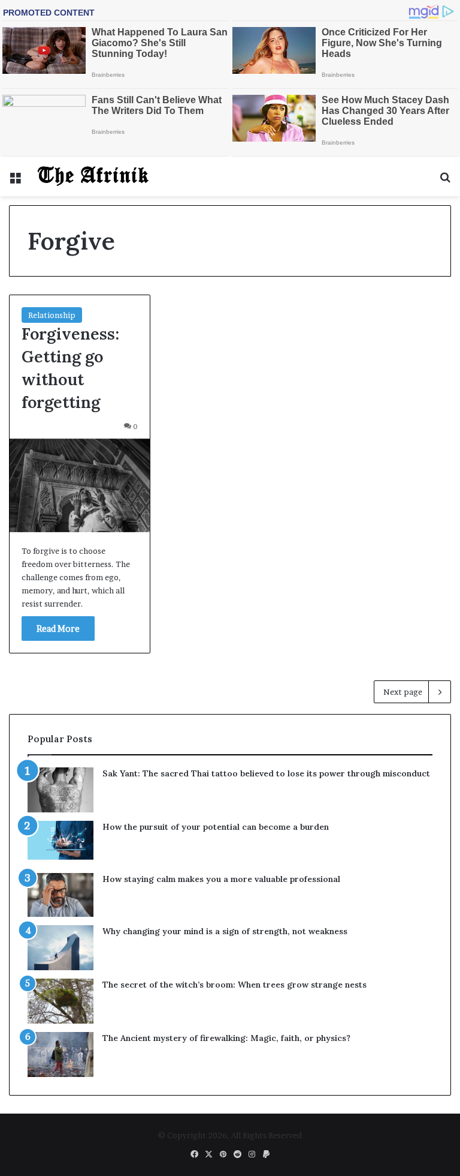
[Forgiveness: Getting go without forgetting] (80, 485)
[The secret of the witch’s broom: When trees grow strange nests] (60, 1001)
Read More (58, 628)
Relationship (51, 315)
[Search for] (445, 180)
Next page (402, 692)
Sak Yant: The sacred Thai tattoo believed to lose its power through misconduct (266, 773)
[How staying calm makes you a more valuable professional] (60, 895)
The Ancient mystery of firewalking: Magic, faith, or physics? (226, 1038)
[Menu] (15, 180)
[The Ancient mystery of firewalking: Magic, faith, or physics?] (60, 1054)
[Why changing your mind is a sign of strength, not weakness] (60, 947)
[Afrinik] (93, 176)
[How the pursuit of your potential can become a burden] (60, 843)
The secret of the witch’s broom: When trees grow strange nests (234, 984)
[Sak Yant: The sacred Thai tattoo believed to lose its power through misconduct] (60, 789)
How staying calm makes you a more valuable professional (221, 879)
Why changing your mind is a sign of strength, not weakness (224, 931)
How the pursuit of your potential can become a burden (215, 826)
